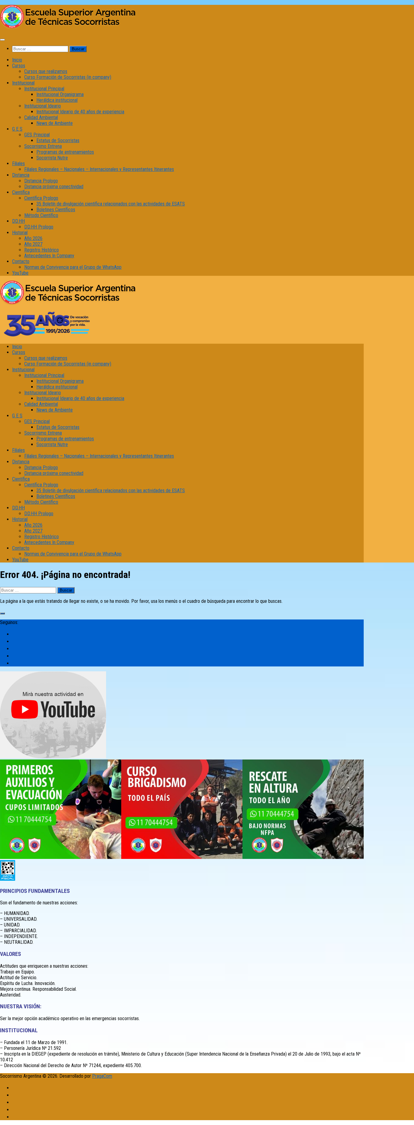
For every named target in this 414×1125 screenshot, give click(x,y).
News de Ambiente (54, 123)
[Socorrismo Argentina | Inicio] (68, 27)
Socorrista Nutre (52, 158)
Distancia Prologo (41, 181)
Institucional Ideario (42, 106)
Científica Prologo (41, 198)
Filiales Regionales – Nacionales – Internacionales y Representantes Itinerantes (99, 169)
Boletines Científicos (55, 209)
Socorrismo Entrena (43, 146)
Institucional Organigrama (60, 94)
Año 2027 (33, 244)
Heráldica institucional (57, 100)
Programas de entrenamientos (65, 152)
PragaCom (102, 1076)
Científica (21, 192)
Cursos (18, 65)
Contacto (20, 261)
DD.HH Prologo (38, 227)
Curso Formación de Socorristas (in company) (67, 77)
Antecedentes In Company (49, 256)
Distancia (20, 175)
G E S (17, 129)
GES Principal (37, 135)
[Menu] (2, 40)
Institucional (23, 83)
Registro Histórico (41, 250)
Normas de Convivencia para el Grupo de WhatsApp (73, 267)
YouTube (20, 273)
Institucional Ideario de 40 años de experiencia (80, 112)
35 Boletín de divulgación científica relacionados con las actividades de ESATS (110, 204)
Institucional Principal (44, 89)
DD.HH (18, 221)
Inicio (17, 60)
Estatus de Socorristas (57, 140)
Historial (20, 232)
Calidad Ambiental (41, 117)
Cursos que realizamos (45, 71)
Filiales (18, 163)
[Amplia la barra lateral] (2, 613)
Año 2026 (33, 238)
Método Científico (41, 215)
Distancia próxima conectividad (53, 186)
